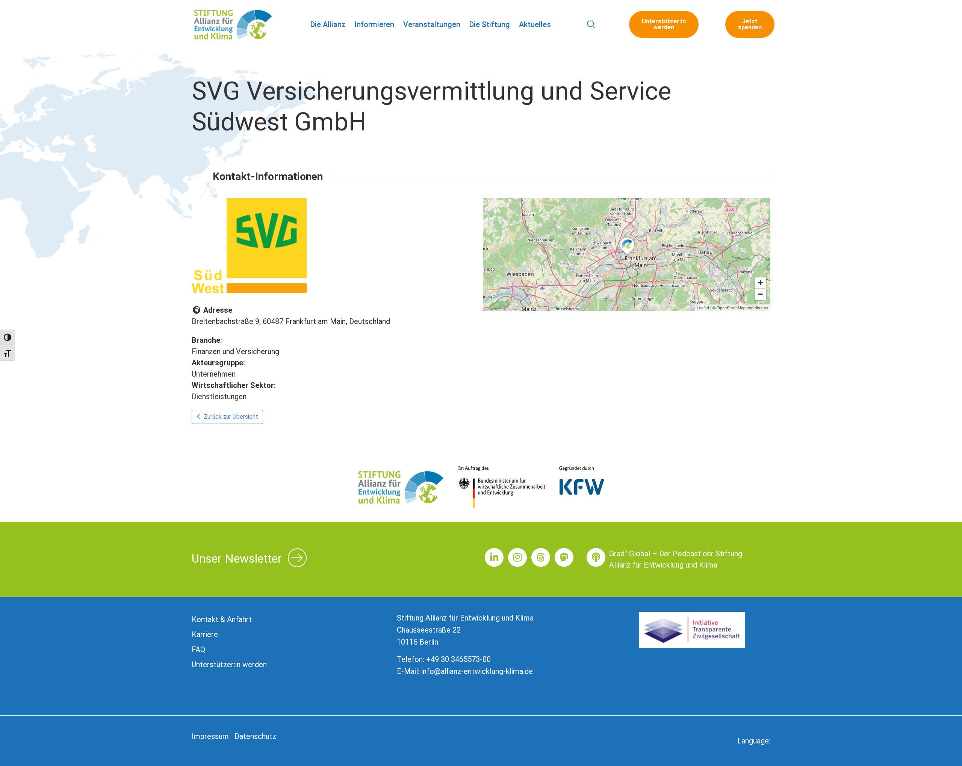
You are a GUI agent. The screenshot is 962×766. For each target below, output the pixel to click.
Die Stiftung (489, 24)
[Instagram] (517, 557)
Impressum (210, 736)
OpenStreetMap (731, 307)
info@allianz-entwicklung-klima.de (477, 671)
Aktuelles (535, 24)
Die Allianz (327, 24)
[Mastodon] (564, 557)
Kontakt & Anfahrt (222, 619)
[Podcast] (596, 557)
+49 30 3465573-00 (458, 659)
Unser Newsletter (237, 558)
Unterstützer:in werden (229, 664)
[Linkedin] (494, 557)
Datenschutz (255, 736)
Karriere (205, 634)
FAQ (198, 649)
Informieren (374, 24)
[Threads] (540, 557)
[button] (591, 24)
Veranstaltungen (431, 24)
